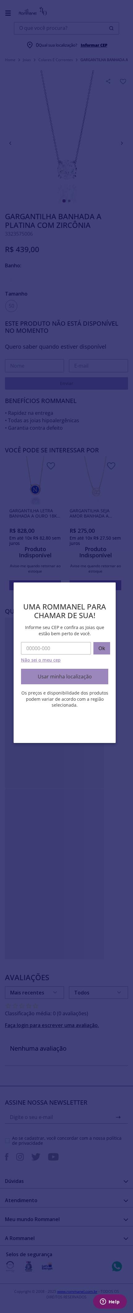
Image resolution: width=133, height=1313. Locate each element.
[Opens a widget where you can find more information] (110, 1302)
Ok (101, 648)
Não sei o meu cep (41, 660)
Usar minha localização (65, 676)
